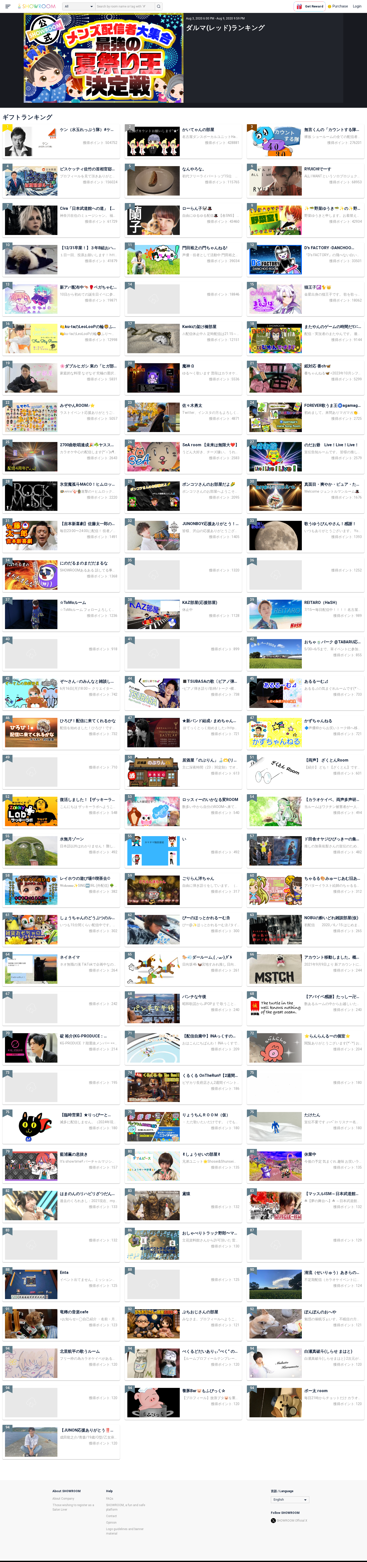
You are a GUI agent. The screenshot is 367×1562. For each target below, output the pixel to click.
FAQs (109, 1498)
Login (357, 6)
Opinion (111, 1522)
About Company (63, 1498)
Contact (111, 1516)
